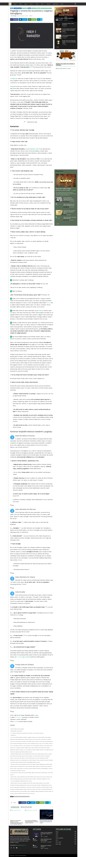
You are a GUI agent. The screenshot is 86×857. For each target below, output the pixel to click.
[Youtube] (76, 1)
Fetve (42, 4)
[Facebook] (72, 1)
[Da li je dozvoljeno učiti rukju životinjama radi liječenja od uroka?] (46, 814)
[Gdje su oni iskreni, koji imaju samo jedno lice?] (59, 219)
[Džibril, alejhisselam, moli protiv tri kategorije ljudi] (59, 206)
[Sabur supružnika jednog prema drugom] (36, 840)
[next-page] (52, 807)
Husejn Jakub (66, 220)
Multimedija (55, 4)
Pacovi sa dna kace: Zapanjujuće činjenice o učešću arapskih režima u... (69, 199)
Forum (62, 4)
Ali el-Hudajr (24, 8)
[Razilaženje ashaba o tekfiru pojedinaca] (58, 25)
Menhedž (60, 19)
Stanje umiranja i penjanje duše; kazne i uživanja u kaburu (69, 212)
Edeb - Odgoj (58, 844)
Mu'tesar (17, 717)
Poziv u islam (58, 842)
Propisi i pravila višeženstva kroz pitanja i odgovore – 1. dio (46, 833)
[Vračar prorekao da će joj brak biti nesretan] (58, 37)
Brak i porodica (43, 841)
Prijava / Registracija (13, 0)
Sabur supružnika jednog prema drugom (46, 839)
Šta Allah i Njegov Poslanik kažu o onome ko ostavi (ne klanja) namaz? (69, 30)
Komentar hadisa (44, 8)
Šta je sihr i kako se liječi (63, 189)
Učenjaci (48, 4)
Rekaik (57, 831)
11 (10, 783)
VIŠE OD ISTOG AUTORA (26, 807)
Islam (20, 4)
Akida (25, 4)
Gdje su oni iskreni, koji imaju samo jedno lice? (69, 218)
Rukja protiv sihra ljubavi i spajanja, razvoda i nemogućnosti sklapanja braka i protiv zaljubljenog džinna (16, 822)
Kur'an (31, 4)
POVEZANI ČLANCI (15, 807)
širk (30, 67)
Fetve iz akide (34, 8)
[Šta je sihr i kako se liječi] (66, 180)
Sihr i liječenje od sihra (60, 186)
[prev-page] (51, 807)
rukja (28, 796)
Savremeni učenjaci (17, 8)
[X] (74, 1)
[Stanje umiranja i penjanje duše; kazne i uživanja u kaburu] (59, 212)
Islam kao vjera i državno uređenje (65, 18)
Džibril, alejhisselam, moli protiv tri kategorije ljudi (68, 205)
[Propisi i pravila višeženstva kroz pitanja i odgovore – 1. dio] (36, 834)
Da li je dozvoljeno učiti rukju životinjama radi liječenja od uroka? (46, 821)
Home (15, 4)
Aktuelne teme (66, 201)
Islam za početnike (59, 838)
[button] (75, 3)
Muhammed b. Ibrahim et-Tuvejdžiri (63, 190)
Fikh (41, 836)
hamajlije (20, 796)
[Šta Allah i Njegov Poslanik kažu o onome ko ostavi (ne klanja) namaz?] (58, 30)
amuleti (15, 796)
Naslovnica (11, 6)
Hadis (37, 4)
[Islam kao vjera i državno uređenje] (65, 14)
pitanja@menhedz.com (21, 845)
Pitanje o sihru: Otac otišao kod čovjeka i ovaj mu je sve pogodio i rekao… (69, 42)
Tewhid (50, 8)
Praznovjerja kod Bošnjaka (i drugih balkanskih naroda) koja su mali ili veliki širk (31, 821)
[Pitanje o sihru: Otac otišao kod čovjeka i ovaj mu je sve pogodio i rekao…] (58, 42)
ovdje (15, 721)
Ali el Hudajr (13, 15)
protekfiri (27, 657)
